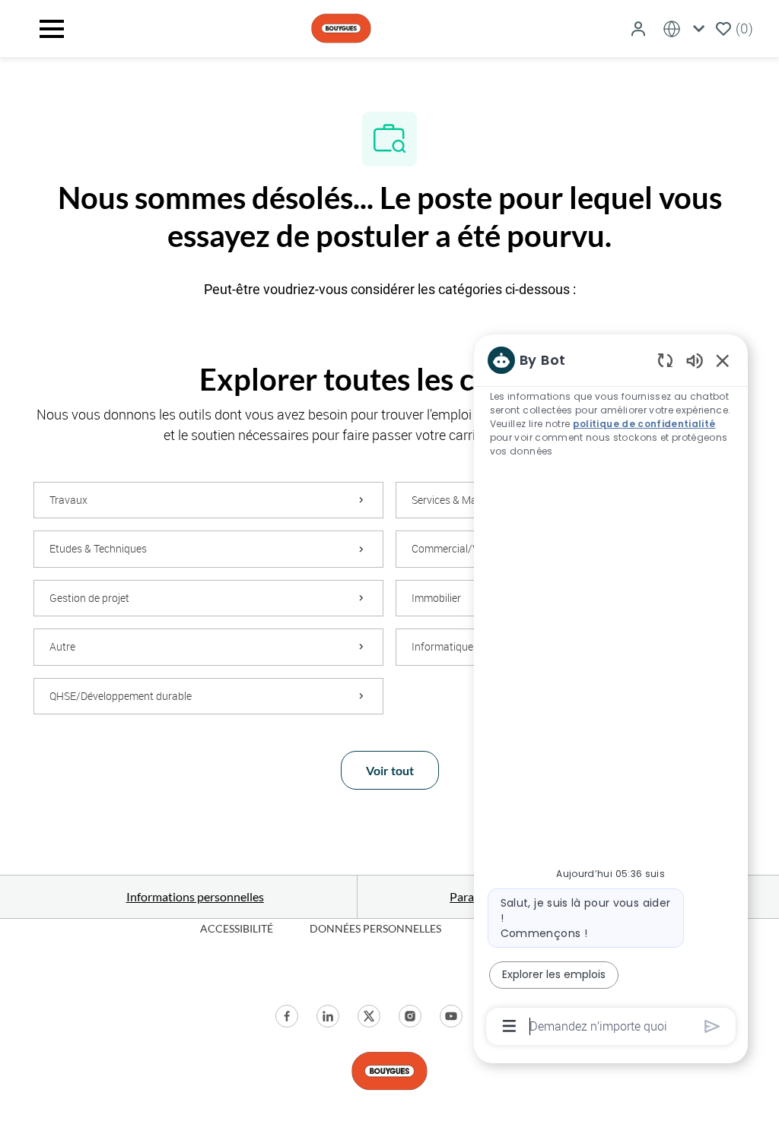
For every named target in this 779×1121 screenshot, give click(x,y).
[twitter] (369, 1016)
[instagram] (410, 1016)
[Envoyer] (712, 1026)
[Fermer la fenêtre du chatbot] (723, 360)
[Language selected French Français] (687, 28)
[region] (611, 692)
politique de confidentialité (644, 423)
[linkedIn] (327, 1016)
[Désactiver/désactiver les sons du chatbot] (694, 360)
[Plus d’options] (509, 1026)
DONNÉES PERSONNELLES (375, 928)
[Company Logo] (340, 27)
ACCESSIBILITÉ (236, 928)
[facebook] (286, 1016)
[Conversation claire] (665, 360)
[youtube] (451, 1016)
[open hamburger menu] (51, 29)
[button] (639, 28)
